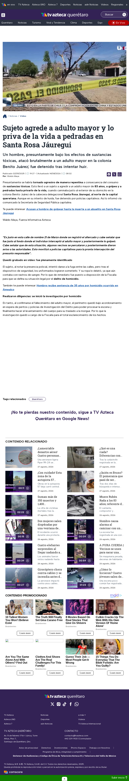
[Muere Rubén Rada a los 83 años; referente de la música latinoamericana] (80, 506)
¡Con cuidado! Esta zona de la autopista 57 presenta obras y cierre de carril (50, 480)
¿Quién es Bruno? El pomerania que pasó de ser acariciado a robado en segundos (111, 481)
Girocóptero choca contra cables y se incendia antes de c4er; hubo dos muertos (50, 577)
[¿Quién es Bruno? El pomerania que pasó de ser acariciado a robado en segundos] (80, 481)
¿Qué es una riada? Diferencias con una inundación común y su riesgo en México (110, 457)
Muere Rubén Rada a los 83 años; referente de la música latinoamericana (111, 504)
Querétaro (7, 22)
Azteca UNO (38, 4)
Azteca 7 (53, 4)
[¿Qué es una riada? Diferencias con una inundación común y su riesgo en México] (80, 457)
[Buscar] (124, 14)
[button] (64, 779)
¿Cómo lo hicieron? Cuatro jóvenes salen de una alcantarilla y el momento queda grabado (111, 578)
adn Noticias (91, 4)
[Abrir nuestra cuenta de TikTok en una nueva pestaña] (64, 704)
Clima (73, 22)
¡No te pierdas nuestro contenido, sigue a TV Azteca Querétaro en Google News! (62, 415)
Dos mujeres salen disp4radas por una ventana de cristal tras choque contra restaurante (49, 530)
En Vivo (120, 22)
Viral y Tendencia (55, 22)
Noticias (77, 4)
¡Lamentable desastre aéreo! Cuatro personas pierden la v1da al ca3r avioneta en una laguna (49, 457)
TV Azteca (23, 4)
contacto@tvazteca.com (76, 735)
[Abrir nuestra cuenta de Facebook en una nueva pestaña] (71, 704)
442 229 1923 (70, 738)
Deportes (65, 4)
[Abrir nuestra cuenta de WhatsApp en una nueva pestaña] (77, 704)
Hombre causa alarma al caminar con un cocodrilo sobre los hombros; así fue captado (110, 530)
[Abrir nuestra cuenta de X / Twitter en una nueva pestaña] (52, 704)
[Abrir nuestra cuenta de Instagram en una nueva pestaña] (58, 704)
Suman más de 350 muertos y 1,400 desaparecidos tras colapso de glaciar (47, 506)
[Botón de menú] (3, 15)
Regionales (117, 4)
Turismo (36, 22)
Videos (105, 4)
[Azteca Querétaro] (64, 15)
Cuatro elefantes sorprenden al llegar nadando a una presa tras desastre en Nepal (49, 552)
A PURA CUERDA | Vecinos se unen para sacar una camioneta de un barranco (111, 552)
